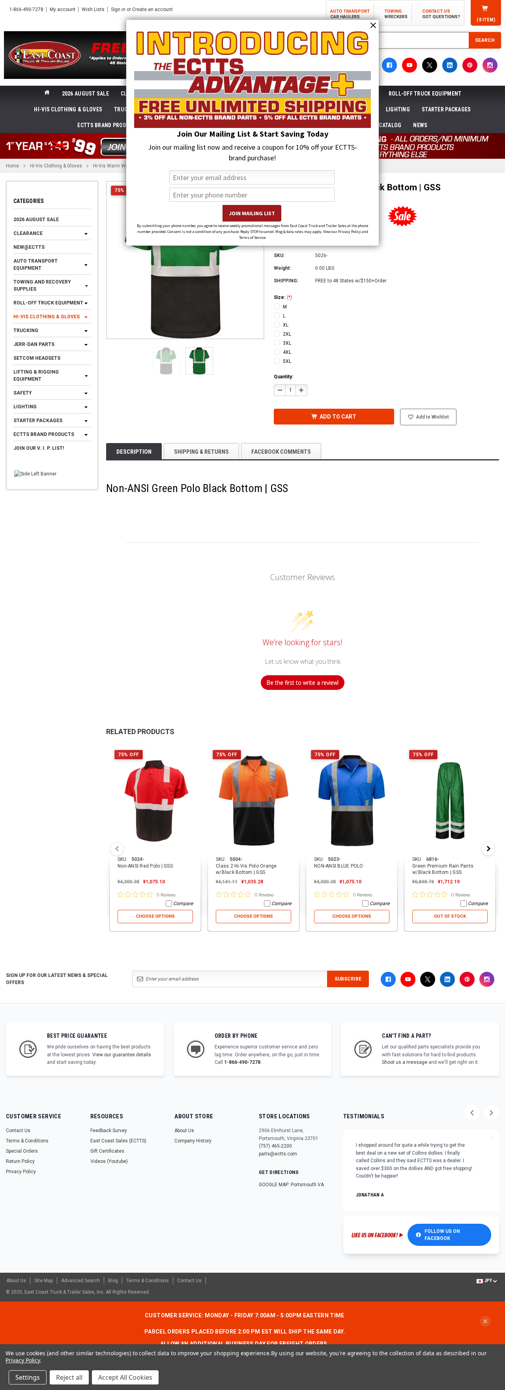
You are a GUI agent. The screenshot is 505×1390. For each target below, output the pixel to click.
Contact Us (18, 1130)
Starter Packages (446, 109)
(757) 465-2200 (275, 1146)
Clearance (28, 234)
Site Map (43, 1280)
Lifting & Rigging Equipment (36, 376)
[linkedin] (449, 65)
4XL (287, 352)
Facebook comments (281, 451)
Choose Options (155, 916)
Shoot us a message (404, 1062)
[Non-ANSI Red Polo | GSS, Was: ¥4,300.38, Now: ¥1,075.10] (155, 800)
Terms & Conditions (27, 1141)
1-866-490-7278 (242, 1062)
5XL (287, 361)
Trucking (25, 331)
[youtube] (409, 65)
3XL (287, 343)
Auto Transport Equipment (35, 265)
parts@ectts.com (278, 1154)
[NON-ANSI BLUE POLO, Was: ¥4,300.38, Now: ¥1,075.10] (351, 800)
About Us (184, 1130)
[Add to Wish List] (195, 750)
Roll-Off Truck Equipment (425, 93)
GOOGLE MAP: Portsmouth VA (291, 1184)
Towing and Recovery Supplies (42, 286)
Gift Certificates (107, 1151)
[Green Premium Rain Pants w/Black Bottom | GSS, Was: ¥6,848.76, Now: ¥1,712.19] (450, 800)
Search (485, 40)
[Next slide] (491, 1113)
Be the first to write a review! (303, 682)
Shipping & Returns (201, 451)
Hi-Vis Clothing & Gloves (68, 109)
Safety (22, 393)
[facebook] (389, 65)
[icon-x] (429, 65)
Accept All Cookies (125, 1377)
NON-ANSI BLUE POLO (338, 866)
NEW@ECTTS (29, 247)
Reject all (69, 1377)
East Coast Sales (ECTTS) (118, 1141)
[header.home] (47, 93)
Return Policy (20, 1161)
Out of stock (450, 916)
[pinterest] (469, 65)
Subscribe (348, 979)
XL (285, 325)
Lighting (398, 109)
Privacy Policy (21, 1171)
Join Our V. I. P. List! (38, 448)
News (420, 125)
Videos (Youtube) (109, 1161)
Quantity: (283, 376)
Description (134, 451)
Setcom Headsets (36, 358)
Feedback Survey (108, 1130)
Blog (113, 1280)
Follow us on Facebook (442, 1234)
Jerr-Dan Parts (33, 345)
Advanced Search (80, 1280)
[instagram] (490, 65)
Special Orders (22, 1151)
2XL (287, 334)
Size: (283, 297)
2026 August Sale (85, 93)
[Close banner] (485, 1321)
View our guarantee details (121, 1055)
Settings (27, 1377)
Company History (192, 1141)
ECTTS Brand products (108, 125)
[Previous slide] (472, 1113)
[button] (166, 361)
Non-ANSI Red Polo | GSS (145, 866)
